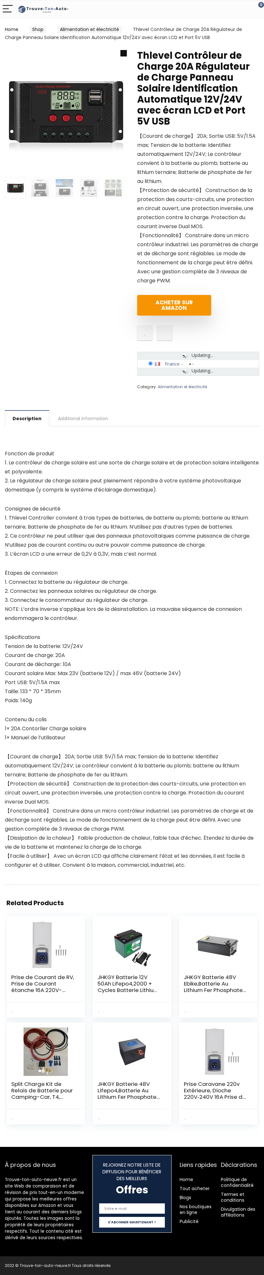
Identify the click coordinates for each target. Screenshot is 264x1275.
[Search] (230, 9)
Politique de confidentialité (237, 1182)
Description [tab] (27, 418)
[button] (123, 53)
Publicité (189, 1221)
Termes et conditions (232, 1197)
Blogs (185, 1197)
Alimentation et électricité (89, 29)
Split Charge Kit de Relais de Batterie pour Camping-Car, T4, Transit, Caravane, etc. (42, 1093)
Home (11, 29)
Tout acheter (195, 1188)
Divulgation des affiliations (238, 1212)
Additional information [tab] (83, 418)
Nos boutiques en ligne (196, 1209)
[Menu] (7, 9)
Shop (37, 29)
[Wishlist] (244, 9)
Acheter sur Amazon (174, 305)
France (172, 363)
